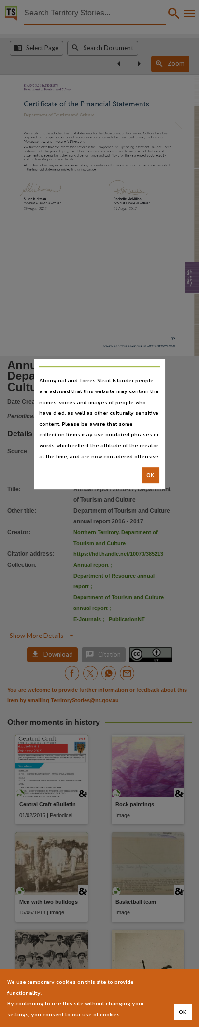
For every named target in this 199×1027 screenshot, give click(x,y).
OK (150, 475)
